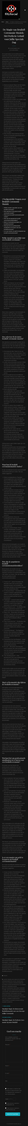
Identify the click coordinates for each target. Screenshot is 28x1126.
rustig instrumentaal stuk (14, 996)
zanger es (9, 1002)
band (10, 984)
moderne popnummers (11, 993)
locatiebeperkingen (14, 991)
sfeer (23, 996)
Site (6, 1081)
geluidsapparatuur (14, 989)
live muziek (5, 991)
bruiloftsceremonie (7, 988)
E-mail (7, 1073)
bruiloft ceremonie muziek (9, 986)
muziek (20, 993)
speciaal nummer (7, 998)
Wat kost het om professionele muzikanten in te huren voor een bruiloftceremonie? (12, 227)
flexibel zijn (5, 989)
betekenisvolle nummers (19, 984)
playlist (4, 996)
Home (3, 21)
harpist (23, 989)
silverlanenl (14, 50)
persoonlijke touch (18, 995)
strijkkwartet (16, 998)
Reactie (7, 1044)
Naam (7, 1065)
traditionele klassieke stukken (11, 1000)
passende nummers (7, 995)
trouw (7, 21)
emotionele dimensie (19, 988)
